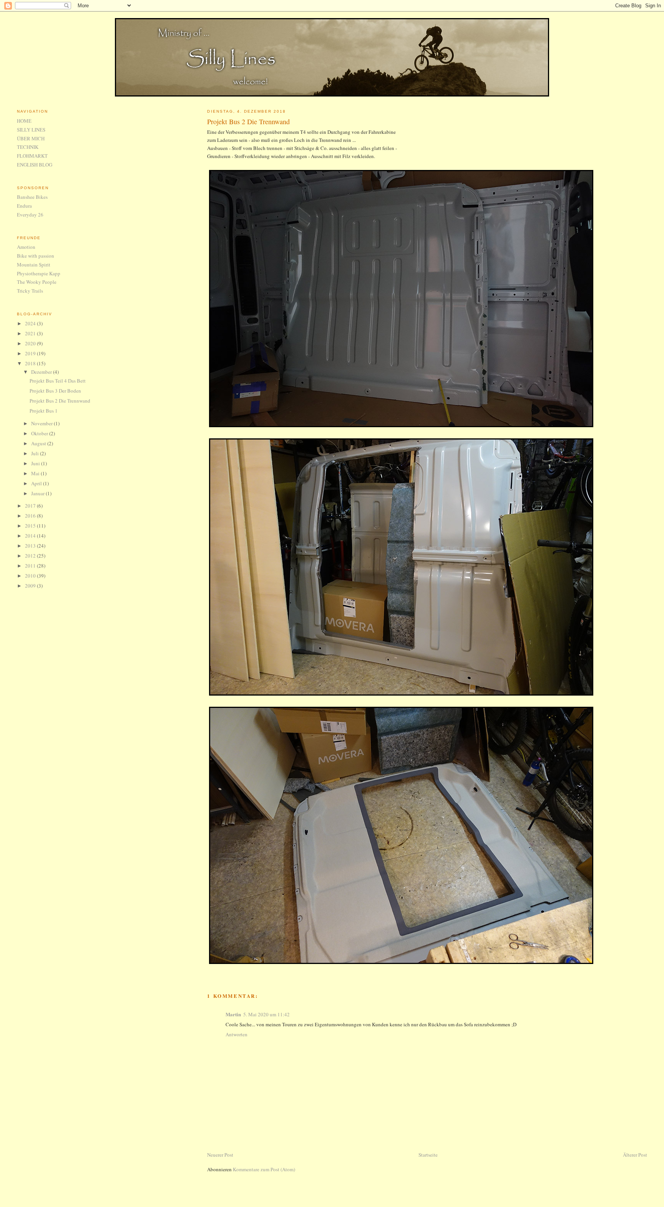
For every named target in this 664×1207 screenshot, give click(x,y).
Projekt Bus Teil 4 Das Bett (58, 380)
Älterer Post (635, 1154)
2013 (31, 545)
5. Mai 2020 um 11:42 (266, 1014)
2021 (31, 333)
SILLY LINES (31, 129)
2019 (31, 353)
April (37, 483)
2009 (31, 585)
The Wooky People (36, 281)
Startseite (428, 1154)
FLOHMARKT (32, 155)
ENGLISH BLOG (34, 164)
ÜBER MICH (31, 138)
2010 (31, 575)
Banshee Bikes (32, 196)
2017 (31, 505)
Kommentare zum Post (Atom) (264, 1169)
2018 (31, 363)
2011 (31, 565)
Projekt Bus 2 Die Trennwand (248, 121)
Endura (24, 205)
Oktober (40, 433)
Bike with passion (35, 255)
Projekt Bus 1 (44, 410)
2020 (31, 343)
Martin (233, 1014)
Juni (36, 463)
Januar (38, 493)
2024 (31, 323)
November (42, 423)
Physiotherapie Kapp (38, 273)
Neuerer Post (220, 1154)
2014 (31, 535)
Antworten (236, 1034)
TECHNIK (27, 146)
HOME (24, 120)
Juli (35, 453)
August (39, 443)
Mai (36, 473)
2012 (31, 555)
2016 (31, 515)
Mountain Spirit (33, 264)
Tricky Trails (30, 290)
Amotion (26, 246)
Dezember (42, 371)
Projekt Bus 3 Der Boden (55, 390)
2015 (31, 525)
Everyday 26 (30, 214)
